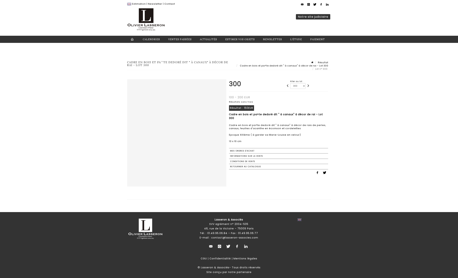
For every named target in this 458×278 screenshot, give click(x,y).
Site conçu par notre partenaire (229, 272)
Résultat (323, 62)
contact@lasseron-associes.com (234, 237)
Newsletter (155, 4)
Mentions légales (245, 258)
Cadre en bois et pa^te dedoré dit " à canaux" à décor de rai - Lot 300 (283, 65)
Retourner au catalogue (245, 166)
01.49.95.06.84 (217, 233)
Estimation (139, 4)
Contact (169, 4)
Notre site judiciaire (313, 17)
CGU (204, 258)
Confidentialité (220, 258)
